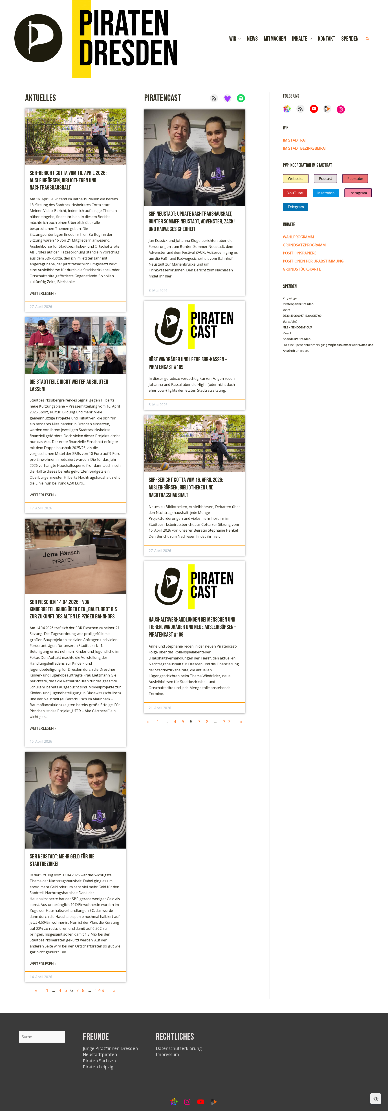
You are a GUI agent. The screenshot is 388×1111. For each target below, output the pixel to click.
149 (100, 990)
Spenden (350, 38)
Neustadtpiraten (100, 1054)
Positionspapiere (299, 253)
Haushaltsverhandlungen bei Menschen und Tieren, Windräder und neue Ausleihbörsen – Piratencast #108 (192, 627)
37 (227, 721)
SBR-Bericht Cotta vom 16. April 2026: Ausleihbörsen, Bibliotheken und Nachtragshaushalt (68, 180)
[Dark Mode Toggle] (375, 1098)
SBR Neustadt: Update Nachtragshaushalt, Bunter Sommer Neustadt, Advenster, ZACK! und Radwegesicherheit (192, 222)
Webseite (296, 178)
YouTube (295, 192)
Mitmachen (275, 38)
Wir (232, 38)
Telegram (295, 206)
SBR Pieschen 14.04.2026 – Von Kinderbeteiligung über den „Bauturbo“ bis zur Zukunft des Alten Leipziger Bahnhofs (73, 609)
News (252, 38)
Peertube (355, 178)
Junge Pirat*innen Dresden (110, 1048)
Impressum (167, 1054)
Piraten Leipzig (98, 1067)
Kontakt (326, 38)
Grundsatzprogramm (304, 244)
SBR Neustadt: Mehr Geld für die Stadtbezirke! (62, 860)
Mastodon (326, 192)
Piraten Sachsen (99, 1061)
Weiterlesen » (43, 293)
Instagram (358, 192)
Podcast (325, 178)
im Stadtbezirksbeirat (305, 148)
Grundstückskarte (302, 269)
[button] (367, 39)
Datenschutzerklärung (179, 1048)
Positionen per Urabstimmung (313, 261)
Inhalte (299, 38)
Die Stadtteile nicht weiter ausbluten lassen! (69, 385)
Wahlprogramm (298, 236)
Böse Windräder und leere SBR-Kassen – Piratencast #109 (188, 363)
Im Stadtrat (295, 140)
